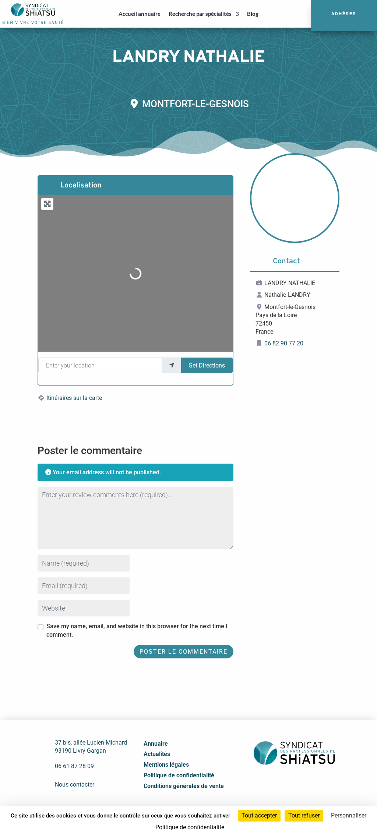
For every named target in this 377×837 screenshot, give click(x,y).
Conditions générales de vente (184, 786)
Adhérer (343, 13)
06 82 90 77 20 (283, 343)
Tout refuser (304, 815)
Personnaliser (348, 815)
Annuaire (156, 743)
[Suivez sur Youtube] (301, 782)
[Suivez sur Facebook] (269, 782)
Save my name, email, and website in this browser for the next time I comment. (137, 630)
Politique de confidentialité (179, 775)
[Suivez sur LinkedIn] (285, 782)
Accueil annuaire (140, 13)
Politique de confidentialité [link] (189, 827)
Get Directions (206, 365)
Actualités (157, 753)
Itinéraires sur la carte (74, 397)
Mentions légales (166, 764)
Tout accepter (259, 815)
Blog (252, 13)
